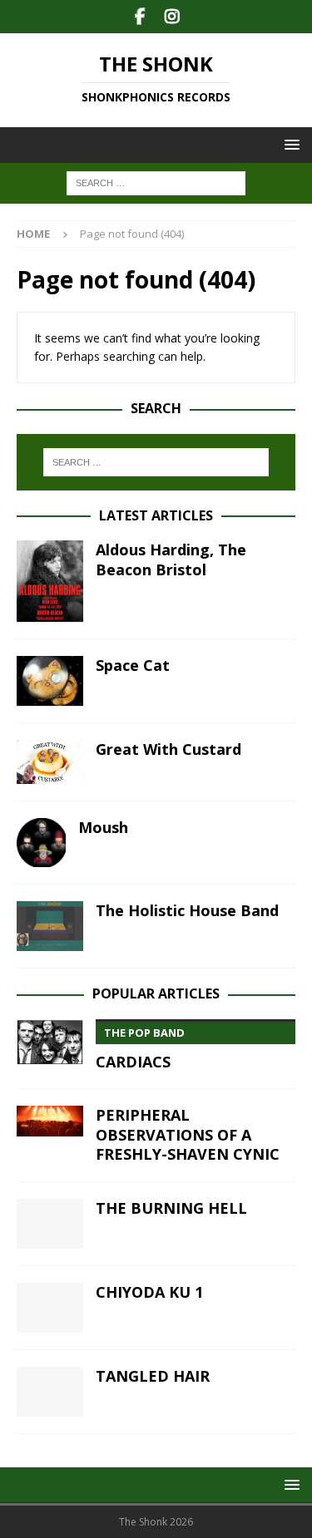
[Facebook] (140, 16)
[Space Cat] (50, 681)
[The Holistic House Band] (50, 926)
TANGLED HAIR (153, 1376)
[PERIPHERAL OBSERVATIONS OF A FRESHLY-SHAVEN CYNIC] (50, 1121)
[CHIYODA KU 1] (50, 1308)
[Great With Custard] (50, 762)
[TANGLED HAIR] (50, 1392)
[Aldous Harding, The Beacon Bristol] (50, 581)
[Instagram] (172, 16)
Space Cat (133, 665)
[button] (289, 144)
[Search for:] (156, 182)
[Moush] (41, 842)
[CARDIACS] (50, 1042)
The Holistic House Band (187, 910)
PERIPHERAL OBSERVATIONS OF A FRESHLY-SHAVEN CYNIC (188, 1134)
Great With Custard (168, 749)
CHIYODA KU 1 (149, 1292)
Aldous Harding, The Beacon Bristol (171, 559)
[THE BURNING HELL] (50, 1224)
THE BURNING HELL (171, 1208)
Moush (103, 827)
